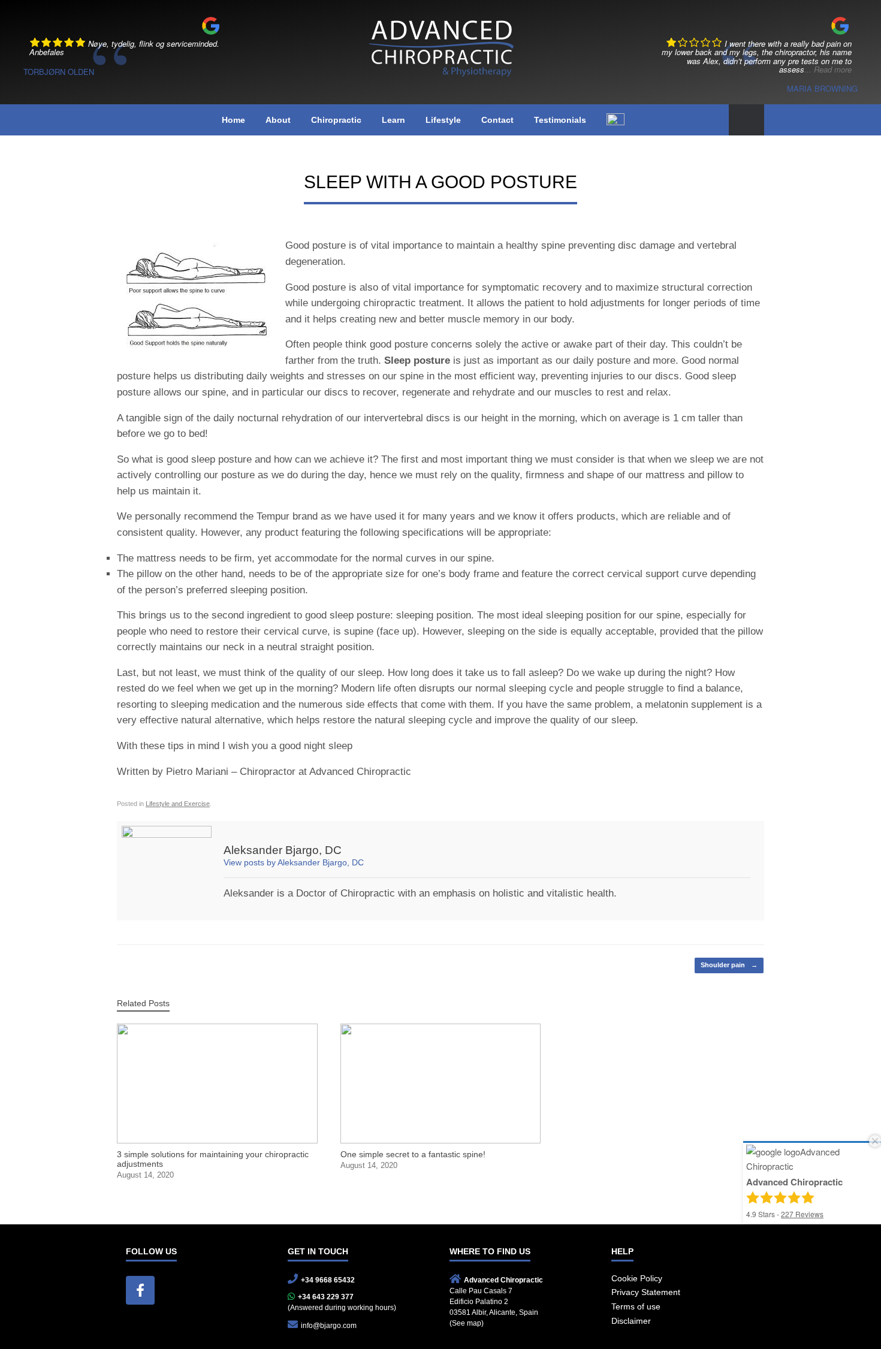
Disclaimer (631, 1321)
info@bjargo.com (329, 1325)
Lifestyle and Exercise (178, 803)
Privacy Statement (645, 1292)
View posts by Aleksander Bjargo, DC (294, 862)
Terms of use (635, 1306)
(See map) (466, 1323)
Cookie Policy (636, 1278)
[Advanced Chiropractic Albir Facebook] (140, 1290)
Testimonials (560, 120)
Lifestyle (443, 120)
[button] (746, 120)
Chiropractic (336, 120)
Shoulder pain (729, 964)
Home (233, 120)
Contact (497, 120)
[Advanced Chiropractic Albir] (440, 43)
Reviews (802, 1214)
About (278, 120)
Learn (393, 120)
